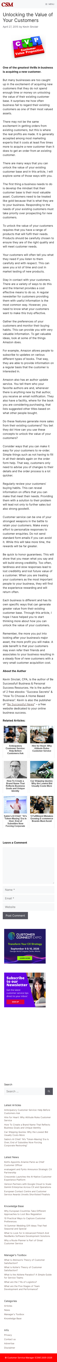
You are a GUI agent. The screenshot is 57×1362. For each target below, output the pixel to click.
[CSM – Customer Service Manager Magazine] (7, 4)
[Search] (49, 1091)
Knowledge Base (12, 1318)
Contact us (10, 1339)
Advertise (9, 1343)
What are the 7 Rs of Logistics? (20, 1282)
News (7, 1310)
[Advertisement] (28, 1045)
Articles (8, 1305)
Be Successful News (20, 704)
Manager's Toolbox (14, 1314)
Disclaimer (9, 1347)
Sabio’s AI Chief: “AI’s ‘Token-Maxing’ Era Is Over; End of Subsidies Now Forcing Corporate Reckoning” (26, 1142)
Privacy (8, 1335)
